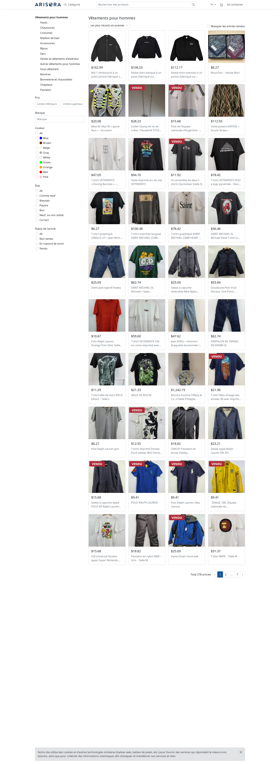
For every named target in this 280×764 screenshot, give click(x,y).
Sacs (43, 53)
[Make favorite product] (121, 34)
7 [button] (237, 574)
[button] (242, 574)
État (37, 185)
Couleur (40, 128)
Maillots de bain (50, 38)
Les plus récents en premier (108, 25)
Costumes (46, 33)
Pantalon (45, 90)
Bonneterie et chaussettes (56, 79)
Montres (45, 74)
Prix (37, 97)
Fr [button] (212, 4)
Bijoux (44, 48)
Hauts (43, 22)
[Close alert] (241, 752)
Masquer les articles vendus (228, 26)
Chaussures (47, 27)
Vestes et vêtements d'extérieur (59, 59)
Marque (40, 113)
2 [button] (225, 574)
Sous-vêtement (49, 69)
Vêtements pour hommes (51, 17)
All (41, 133)
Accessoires (47, 43)
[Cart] (221, 4)
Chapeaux (46, 84)
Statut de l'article (45, 228)
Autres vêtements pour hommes (60, 64)
